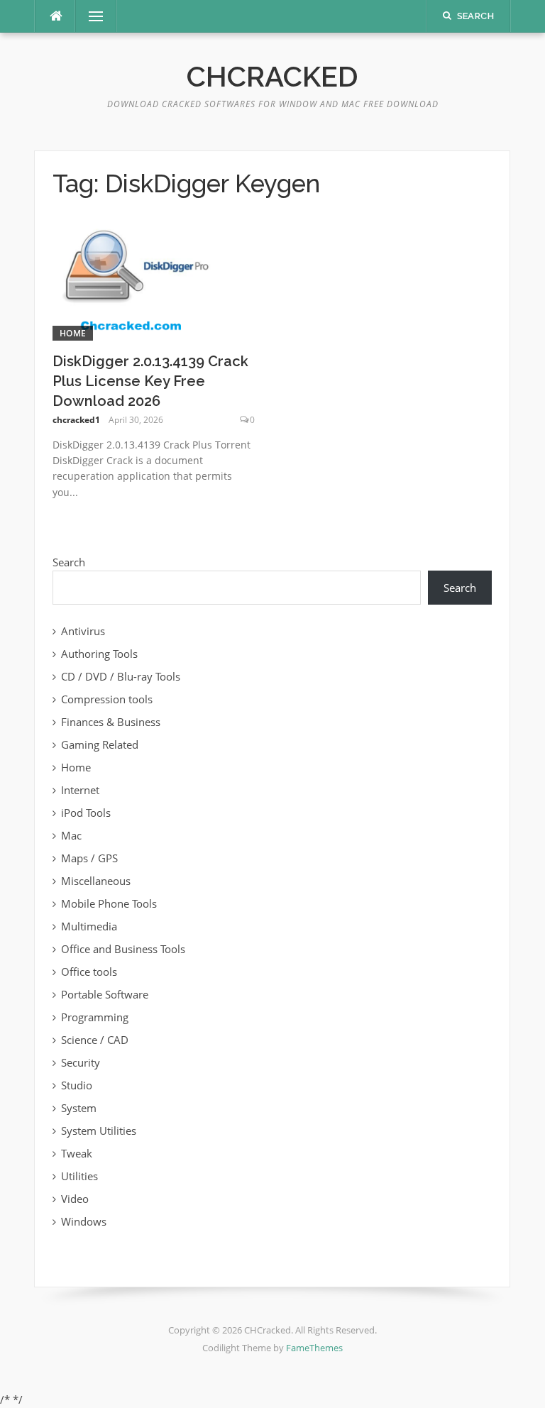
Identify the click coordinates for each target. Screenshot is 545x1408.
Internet (80, 790)
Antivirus (83, 631)
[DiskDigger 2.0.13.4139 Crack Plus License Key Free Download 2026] (133, 279)
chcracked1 (76, 420)
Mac (71, 835)
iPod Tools (86, 812)
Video (75, 1199)
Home (73, 333)
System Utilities (98, 1130)
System (79, 1108)
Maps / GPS (89, 858)
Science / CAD (94, 1040)
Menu (90, 16)
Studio (76, 1085)
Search (69, 562)
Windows (83, 1221)
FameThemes (314, 1347)
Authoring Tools (99, 654)
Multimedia (89, 926)
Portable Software (104, 994)
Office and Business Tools (123, 949)
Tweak (76, 1153)
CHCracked (272, 76)
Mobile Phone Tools (109, 903)
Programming (94, 1017)
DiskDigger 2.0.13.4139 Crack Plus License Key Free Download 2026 (150, 381)
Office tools (89, 971)
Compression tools (107, 699)
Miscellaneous (96, 881)
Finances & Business (110, 722)
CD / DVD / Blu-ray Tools (120, 676)
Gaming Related (99, 744)
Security (80, 1062)
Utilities (79, 1176)
